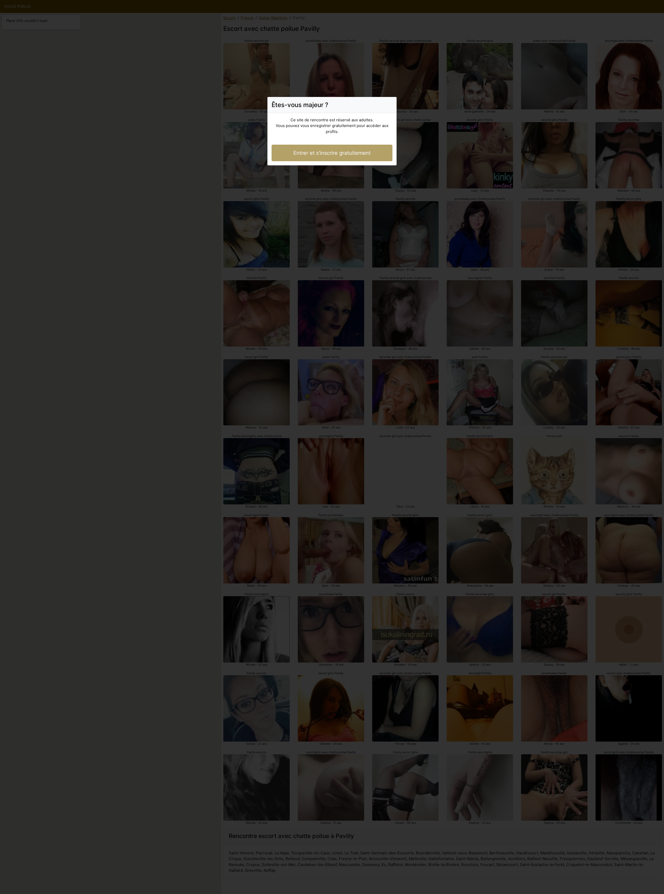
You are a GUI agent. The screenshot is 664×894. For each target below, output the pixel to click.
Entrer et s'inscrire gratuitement (332, 153)
